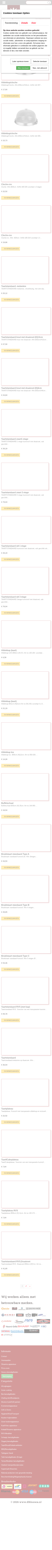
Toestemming (11, 23)
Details (24, 23)
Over (33, 23)
